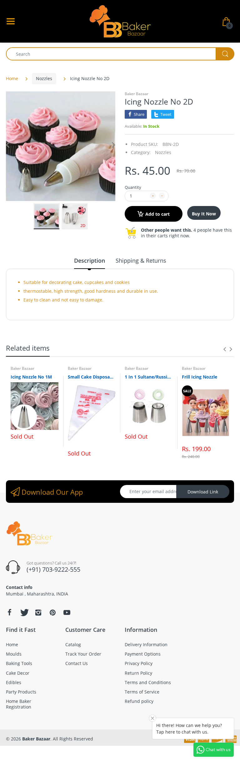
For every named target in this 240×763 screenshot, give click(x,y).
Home (12, 78)
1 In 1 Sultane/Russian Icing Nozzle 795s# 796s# (148, 377)
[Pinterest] (52, 612)
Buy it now (204, 214)
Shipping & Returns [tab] (141, 260)
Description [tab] (89, 260)
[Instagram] (38, 612)
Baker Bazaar (136, 93)
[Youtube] (66, 612)
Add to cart (157, 214)
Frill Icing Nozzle (199, 377)
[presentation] (225, 349)
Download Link (203, 492)
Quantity (133, 187)
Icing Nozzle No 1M (31, 377)
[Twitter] (23, 612)
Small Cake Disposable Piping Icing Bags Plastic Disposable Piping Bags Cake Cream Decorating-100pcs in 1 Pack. (92, 377)
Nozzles (44, 78)
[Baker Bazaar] (120, 21)
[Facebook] (9, 612)
